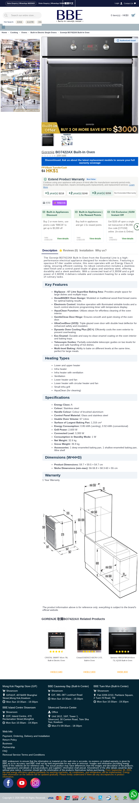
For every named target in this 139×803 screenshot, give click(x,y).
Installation (87, 250)
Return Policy (10, 739)
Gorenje (48, 152)
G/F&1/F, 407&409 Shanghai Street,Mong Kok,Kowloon (20, 696)
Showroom (12, 690)
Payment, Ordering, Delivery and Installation (26, 736)
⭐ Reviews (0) (68, 250)
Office (55, 712)
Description (49, 250)
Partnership (9, 747)
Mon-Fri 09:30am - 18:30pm (67, 725)
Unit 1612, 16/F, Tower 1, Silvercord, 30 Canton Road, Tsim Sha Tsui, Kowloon (68, 719)
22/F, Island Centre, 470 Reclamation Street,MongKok (18, 717)
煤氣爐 (40, 22)
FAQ (5, 751)
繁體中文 (69, 3)
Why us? (101, 250)
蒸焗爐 (19, 22)
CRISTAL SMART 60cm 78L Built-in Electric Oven (56, 659)
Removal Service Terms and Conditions (24, 754)
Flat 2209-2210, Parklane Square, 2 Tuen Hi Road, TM (113, 696)
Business (7, 743)
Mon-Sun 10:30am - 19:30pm (22, 701)
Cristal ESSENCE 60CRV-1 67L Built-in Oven (89, 659)
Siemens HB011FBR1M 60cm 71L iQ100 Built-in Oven (122, 659)
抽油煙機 (30, 22)
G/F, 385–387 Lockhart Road (66, 694)
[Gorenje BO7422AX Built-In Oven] (90, 85)
